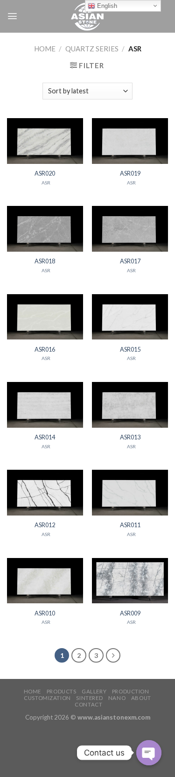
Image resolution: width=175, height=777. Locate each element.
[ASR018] (45, 229)
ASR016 (45, 349)
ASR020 (45, 173)
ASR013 (130, 437)
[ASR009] (130, 581)
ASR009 (130, 613)
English (106, 5)
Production (130, 691)
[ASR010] (45, 581)
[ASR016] (45, 317)
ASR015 (130, 349)
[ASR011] (130, 493)
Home (45, 48)
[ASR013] (130, 405)
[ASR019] (130, 141)
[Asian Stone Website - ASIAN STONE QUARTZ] (88, 16)
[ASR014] (45, 405)
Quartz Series (92, 48)
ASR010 (45, 613)
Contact (88, 704)
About (141, 698)
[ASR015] (130, 317)
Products (62, 691)
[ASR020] (45, 141)
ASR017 (130, 261)
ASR (46, 182)
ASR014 (45, 437)
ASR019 (130, 173)
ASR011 (130, 525)
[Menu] (12, 16)
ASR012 (45, 525)
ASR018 (45, 261)
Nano (117, 698)
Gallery (94, 691)
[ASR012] (45, 493)
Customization (47, 698)
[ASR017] (130, 229)
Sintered (89, 698)
